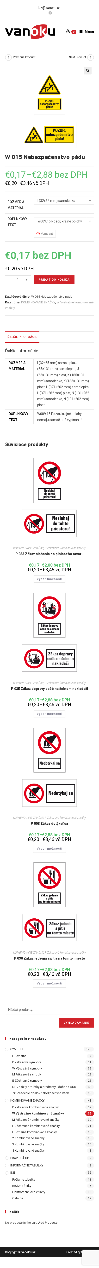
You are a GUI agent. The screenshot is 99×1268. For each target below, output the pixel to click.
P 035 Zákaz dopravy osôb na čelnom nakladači (49, 689)
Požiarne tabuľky (23, 1179)
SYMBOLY (17, 1049)
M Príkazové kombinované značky (35, 1119)
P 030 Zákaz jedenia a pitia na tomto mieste (49, 958)
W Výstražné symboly (27, 1068)
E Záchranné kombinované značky (36, 1126)
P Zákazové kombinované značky (65, 548)
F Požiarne (19, 1056)
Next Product (77, 57)
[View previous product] (8, 57)
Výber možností (49, 579)
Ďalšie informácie (22, 337)
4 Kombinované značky (28, 1150)
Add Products (47, 1222)
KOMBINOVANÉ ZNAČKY (38, 302)
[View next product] (90, 57)
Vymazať (47, 233)
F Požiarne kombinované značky (34, 1132)
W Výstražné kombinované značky (38, 1113)
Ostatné (17, 1198)
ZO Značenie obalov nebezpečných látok (40, 1093)
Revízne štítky (21, 1186)
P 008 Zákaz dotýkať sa (49, 823)
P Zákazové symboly (26, 1062)
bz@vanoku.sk (49, 8)
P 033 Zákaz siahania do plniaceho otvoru (49, 554)
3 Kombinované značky (28, 1144)
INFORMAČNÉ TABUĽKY (26, 1165)
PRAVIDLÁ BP (19, 1158)
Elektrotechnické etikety (28, 1192)
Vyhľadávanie (76, 1022)
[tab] (49, 337)
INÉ (12, 1172)
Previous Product (24, 57)
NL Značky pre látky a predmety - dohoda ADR (44, 1087)
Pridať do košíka (54, 279)
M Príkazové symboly (27, 1074)
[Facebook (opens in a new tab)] (49, 13)
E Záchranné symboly (27, 1080)
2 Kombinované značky (28, 1138)
